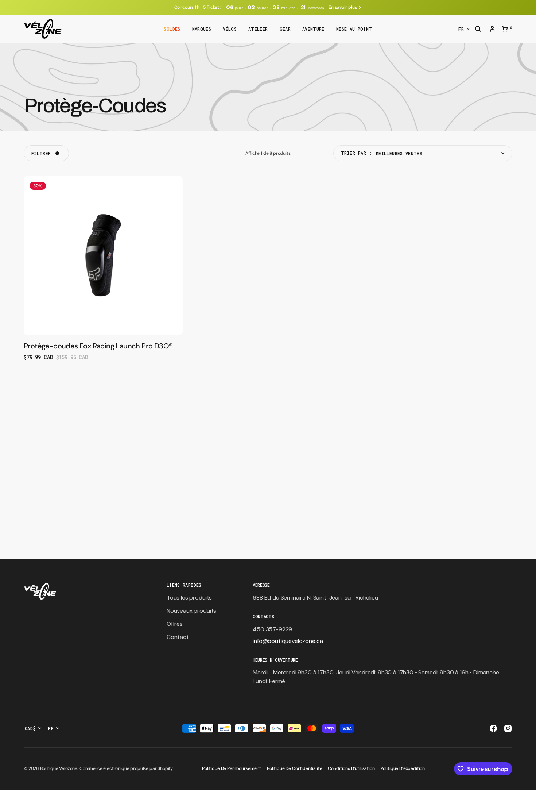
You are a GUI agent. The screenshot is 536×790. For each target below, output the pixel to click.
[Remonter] (527, 781)
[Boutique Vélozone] (43, 28)
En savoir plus (343, 7)
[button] (478, 29)
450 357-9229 (272, 629)
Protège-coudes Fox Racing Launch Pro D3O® (98, 346)
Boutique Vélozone (58, 768)
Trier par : (356, 152)
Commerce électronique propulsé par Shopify (126, 768)
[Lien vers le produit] (103, 268)
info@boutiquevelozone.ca (288, 641)
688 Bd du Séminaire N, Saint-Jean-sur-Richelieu (315, 597)
